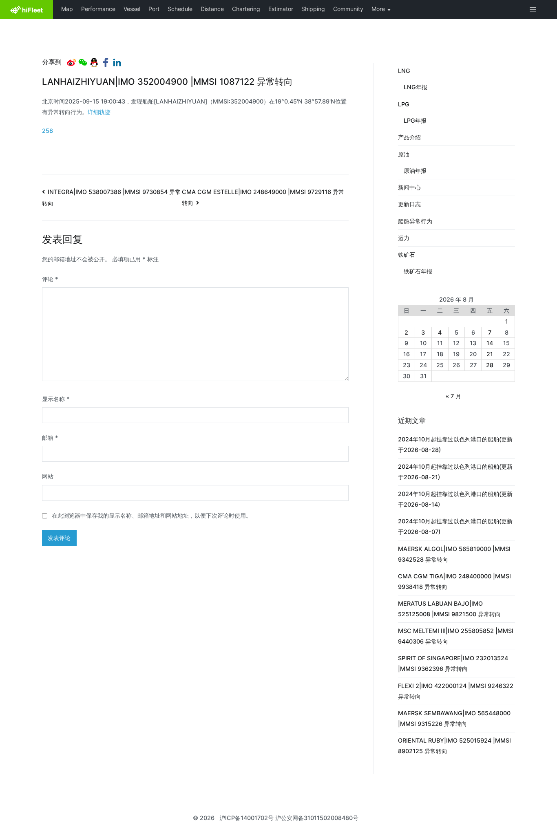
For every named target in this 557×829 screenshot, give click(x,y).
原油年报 (415, 170)
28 (489, 365)
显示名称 (56, 398)
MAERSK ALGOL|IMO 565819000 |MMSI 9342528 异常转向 (454, 554)
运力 (403, 237)
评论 (50, 279)
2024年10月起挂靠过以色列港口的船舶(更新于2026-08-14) (455, 499)
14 (489, 343)
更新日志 (409, 204)
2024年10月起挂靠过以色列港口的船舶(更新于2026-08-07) (455, 526)
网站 (47, 476)
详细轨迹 (99, 111)
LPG (403, 104)
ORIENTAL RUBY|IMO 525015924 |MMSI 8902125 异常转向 (454, 745)
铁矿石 (406, 254)
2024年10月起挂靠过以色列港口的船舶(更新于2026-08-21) (455, 472)
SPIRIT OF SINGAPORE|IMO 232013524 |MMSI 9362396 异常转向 (453, 663)
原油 (403, 154)
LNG (404, 70)
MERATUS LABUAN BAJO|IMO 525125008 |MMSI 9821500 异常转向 (449, 608)
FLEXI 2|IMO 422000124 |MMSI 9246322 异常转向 (455, 691)
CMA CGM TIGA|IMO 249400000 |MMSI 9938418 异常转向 (454, 581)
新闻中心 (409, 187)
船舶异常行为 (415, 221)
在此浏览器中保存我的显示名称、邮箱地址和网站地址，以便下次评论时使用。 (152, 515)
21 (489, 354)
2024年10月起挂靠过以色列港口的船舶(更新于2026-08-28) (455, 444)
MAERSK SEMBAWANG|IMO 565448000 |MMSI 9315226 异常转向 (454, 718)
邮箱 (50, 437)
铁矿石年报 (418, 271)
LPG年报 (415, 120)
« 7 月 (453, 395)
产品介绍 (409, 137)
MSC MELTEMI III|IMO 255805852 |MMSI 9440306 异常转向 (455, 636)
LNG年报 (415, 87)
